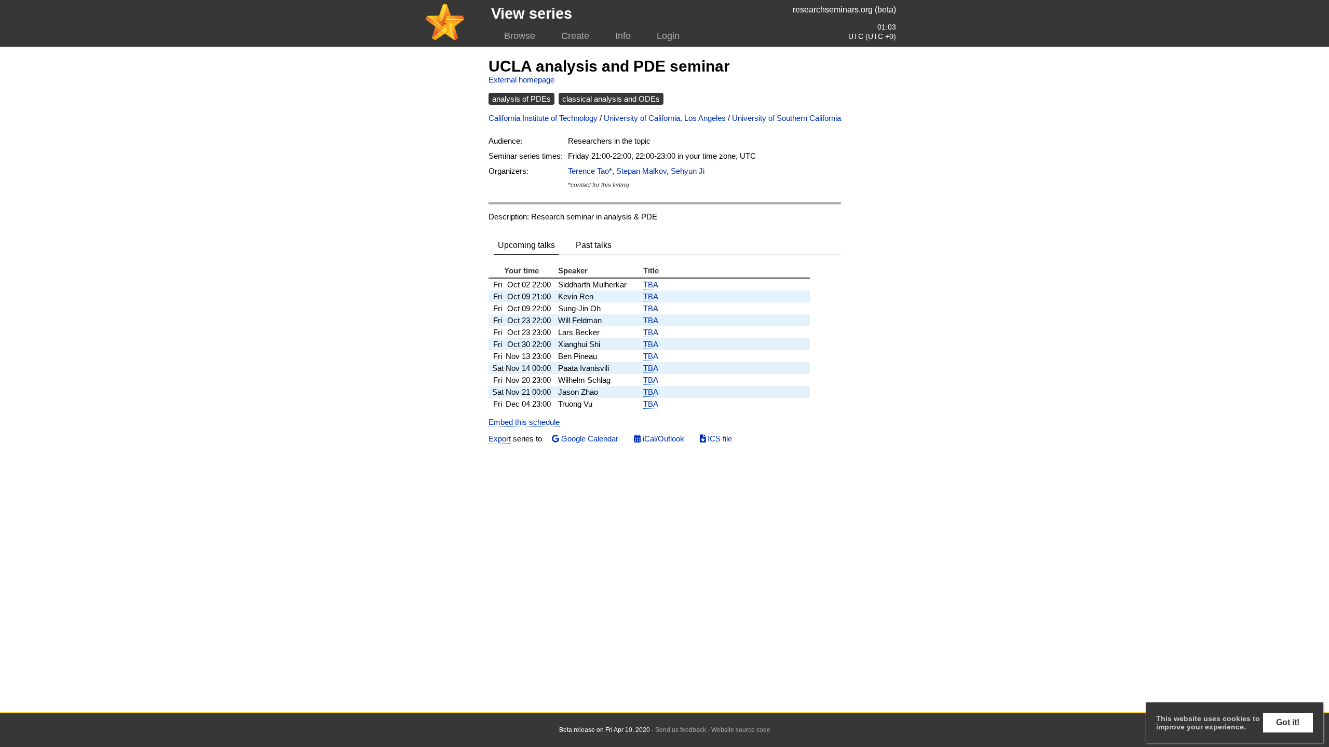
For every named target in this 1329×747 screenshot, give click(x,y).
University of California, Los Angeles (665, 118)
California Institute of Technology (543, 118)
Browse (519, 36)
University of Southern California (786, 118)
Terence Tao (588, 171)
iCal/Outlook (662, 438)
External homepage (521, 79)
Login (668, 36)
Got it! (1287, 722)
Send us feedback (680, 730)
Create (575, 36)
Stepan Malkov (641, 171)
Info (623, 36)
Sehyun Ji (687, 171)
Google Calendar (588, 438)
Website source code (740, 730)
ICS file (719, 438)
